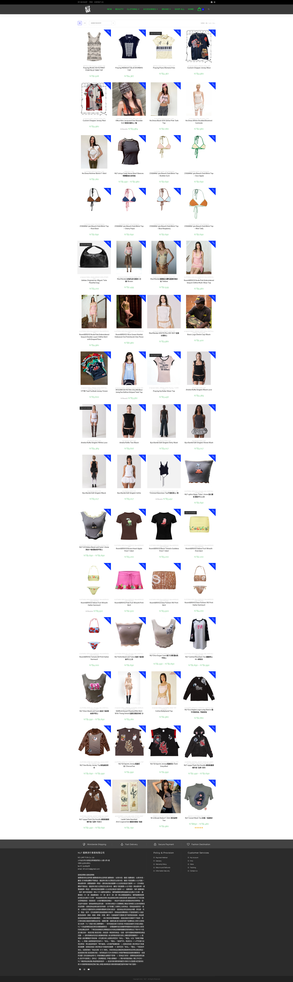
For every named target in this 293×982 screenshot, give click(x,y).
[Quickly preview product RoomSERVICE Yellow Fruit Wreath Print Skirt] (214, 513)
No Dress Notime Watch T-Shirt (94, 173)
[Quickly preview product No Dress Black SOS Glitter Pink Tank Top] (179, 86)
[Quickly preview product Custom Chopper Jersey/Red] (109, 86)
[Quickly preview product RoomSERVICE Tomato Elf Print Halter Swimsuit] (109, 621)
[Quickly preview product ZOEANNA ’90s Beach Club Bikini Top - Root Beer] (109, 192)
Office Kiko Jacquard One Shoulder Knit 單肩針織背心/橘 (129, 122)
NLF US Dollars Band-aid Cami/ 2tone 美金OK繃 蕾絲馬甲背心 (94, 548)
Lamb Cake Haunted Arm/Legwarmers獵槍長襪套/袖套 (129, 820)
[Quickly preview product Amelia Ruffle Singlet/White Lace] (109, 408)
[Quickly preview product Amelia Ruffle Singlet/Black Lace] (214, 355)
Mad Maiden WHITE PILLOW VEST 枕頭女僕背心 (164, 334)
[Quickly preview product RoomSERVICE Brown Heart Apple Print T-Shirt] (144, 513)
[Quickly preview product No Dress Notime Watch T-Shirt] (109, 139)
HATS (201, 331)
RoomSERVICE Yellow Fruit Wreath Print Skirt (199, 550)
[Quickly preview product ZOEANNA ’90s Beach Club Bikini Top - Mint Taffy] (214, 192)
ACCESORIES (119, 816)
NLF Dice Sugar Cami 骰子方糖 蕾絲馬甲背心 (164, 657)
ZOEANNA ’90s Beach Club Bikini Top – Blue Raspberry (163, 227)
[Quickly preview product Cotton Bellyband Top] (179, 675)
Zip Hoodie (207, 763)
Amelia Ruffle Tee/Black (129, 443)
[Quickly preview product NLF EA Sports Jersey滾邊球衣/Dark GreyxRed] (179, 729)
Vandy (203, 332)
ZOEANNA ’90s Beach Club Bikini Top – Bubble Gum (163, 174)
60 (206, 23)
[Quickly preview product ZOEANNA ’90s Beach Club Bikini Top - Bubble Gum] (179, 139)
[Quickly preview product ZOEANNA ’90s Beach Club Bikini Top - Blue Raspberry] (179, 192)
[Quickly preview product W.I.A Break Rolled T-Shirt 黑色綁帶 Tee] (179, 783)
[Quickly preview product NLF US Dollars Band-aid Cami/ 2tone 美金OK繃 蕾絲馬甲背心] (109, 513)
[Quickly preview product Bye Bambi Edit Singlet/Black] (109, 458)
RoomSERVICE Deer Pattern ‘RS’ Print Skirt (164, 604)
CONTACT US (98, 2)
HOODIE (194, 762)
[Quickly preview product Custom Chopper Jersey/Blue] (214, 33)
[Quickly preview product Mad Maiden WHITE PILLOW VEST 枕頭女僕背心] (179, 299)
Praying (94, 66)
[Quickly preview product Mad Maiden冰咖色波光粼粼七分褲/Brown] (144, 244)
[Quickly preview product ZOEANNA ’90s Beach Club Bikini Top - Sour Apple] (214, 139)
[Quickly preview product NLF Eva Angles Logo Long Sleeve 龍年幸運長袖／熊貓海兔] (214, 675)
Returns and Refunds (163, 867)
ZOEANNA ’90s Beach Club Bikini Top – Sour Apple (198, 174)
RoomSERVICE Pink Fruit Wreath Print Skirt (129, 604)
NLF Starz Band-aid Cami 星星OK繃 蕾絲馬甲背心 (94, 712)
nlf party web (202, 491)
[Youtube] (88, 969)
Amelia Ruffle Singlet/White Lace (94, 443)
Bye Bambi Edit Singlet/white (129, 493)
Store (192, 864)
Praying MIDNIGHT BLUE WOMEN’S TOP (129, 69)
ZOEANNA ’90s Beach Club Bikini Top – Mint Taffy (198, 227)
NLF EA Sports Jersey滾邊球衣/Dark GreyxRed (164, 765)
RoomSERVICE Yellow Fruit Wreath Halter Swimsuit (94, 604)
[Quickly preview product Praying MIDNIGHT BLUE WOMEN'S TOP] (144, 33)
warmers (201, 763)
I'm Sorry (133, 388)
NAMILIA (140, 708)
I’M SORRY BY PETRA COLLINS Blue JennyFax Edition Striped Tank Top (129, 391)
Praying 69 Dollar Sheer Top (164, 391)
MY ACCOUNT (82, 2)
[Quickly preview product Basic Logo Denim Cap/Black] (214, 299)
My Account (194, 857)
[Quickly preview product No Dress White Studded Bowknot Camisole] (214, 86)
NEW (89, 66)
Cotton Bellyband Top (164, 711)
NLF (129, 171)
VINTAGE (165, 547)
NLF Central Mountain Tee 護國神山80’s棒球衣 (199, 658)
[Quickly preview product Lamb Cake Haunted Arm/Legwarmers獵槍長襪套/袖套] (144, 783)
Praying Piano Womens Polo (164, 68)
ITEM (91, 2)
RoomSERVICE (199, 277)
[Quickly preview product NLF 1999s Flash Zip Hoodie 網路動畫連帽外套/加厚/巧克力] (109, 783)
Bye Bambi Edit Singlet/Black (94, 493)
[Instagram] (214, 2)
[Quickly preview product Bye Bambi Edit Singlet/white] (144, 458)
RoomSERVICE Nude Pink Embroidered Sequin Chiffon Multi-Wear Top (199, 281)
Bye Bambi (195, 388)
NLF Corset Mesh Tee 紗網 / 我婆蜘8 (199, 818)
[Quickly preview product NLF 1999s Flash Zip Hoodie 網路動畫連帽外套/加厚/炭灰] (214, 729)
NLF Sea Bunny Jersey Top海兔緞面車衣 (94, 766)
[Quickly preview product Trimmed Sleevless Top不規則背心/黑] (179, 458)
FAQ (191, 861)
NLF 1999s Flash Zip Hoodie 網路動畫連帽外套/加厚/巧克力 (94, 820)
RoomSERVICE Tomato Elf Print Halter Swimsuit (94, 658)
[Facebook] (211, 2)
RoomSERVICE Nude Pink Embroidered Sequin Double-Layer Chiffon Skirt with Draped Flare (94, 337)
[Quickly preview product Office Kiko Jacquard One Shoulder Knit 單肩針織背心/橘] (144, 86)
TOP (103, 66)
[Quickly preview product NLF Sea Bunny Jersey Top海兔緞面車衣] (109, 729)
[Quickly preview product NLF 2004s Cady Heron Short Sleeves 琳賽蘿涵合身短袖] (144, 139)
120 (210, 23)
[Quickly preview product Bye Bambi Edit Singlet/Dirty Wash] (179, 408)
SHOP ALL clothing (99, 545)
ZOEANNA (171, 171)
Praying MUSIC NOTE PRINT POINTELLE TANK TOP (94, 69)
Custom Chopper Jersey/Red (94, 121)
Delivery (158, 861)
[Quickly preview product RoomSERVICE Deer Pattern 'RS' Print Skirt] (179, 567)
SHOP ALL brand (99, 762)
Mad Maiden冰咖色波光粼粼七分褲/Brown (129, 280)
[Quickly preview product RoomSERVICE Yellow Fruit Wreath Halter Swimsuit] (109, 567)
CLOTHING (125, 119)
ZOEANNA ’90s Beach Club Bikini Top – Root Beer (94, 227)
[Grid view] (80, 23)
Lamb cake (127, 816)
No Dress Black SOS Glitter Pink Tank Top (164, 122)
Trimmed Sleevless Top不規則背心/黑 (164, 493)
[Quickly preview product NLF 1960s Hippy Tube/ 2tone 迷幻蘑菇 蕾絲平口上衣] (214, 458)
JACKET (199, 762)
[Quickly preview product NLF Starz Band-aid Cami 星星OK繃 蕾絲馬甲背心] (109, 675)
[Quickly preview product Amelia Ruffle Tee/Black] (144, 408)
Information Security (163, 871)
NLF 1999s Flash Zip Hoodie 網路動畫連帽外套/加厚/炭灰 (199, 766)
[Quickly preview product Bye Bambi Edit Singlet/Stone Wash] (214, 408)
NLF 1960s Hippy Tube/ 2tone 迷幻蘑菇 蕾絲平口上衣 (199, 495)
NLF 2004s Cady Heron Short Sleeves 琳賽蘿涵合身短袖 (129, 174)
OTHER (106, 277)
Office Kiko (135, 119)
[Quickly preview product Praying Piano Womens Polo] (179, 33)
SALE (173, 491)
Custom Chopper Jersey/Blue (199, 68)
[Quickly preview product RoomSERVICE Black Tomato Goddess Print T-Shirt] (179, 513)
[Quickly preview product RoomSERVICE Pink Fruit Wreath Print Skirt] (144, 567)
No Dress (168, 119)
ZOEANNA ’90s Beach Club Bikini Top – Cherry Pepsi (129, 227)
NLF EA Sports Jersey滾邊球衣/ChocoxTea (129, 765)
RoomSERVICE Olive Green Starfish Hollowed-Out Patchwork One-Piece (129, 336)
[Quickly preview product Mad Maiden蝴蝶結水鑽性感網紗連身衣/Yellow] (179, 244)
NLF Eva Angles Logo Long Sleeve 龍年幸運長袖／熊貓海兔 (199, 711)
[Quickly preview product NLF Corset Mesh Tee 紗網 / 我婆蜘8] (214, 783)
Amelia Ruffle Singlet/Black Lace (199, 390)
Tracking (193, 867)
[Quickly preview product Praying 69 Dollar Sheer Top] (179, 355)
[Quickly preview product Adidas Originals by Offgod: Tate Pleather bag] (109, 244)
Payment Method (161, 857)
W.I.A (173, 816)
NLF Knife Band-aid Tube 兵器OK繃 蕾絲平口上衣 (129, 658)
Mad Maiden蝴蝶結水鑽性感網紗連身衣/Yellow (164, 280)
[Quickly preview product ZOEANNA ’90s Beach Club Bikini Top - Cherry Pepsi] (144, 192)
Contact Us (193, 871)
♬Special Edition (193, 66)
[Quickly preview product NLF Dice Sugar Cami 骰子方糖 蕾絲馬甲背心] (179, 621)
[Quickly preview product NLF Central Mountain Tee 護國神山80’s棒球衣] (214, 621)
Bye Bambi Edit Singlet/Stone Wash (199, 443)
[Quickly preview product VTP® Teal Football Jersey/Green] (109, 355)
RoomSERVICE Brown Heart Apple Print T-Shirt (129, 550)
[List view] (85, 23)
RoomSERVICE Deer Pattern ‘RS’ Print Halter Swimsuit (199, 604)
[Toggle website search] (208, 9)
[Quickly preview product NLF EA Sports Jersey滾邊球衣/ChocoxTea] (144, 729)
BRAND (85, 66)
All (214, 23)
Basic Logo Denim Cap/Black (198, 334)
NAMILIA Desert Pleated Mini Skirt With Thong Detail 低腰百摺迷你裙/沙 (129, 712)
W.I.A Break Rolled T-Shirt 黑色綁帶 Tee (164, 819)
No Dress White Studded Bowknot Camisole (199, 122)
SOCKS (129, 817)
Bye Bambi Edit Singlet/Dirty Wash (164, 443)
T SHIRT (99, 66)
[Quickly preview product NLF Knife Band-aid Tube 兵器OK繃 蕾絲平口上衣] (144, 621)
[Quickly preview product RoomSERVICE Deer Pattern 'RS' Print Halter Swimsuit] (214, 567)
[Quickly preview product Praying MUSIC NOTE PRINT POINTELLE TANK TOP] (109, 33)
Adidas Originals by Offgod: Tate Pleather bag (94, 281)
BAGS (92, 277)
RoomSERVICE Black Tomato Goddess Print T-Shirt (164, 550)
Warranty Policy (161, 864)
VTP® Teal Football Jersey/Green (94, 391)
